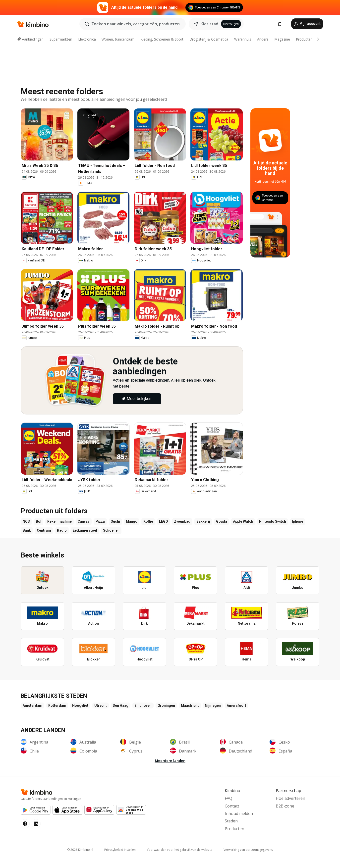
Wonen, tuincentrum (118, 39)
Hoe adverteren (290, 798)
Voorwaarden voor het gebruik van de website (179, 850)
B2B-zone (285, 806)
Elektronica (87, 39)
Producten (304, 39)
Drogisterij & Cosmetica (208, 39)
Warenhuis (242, 39)
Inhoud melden (239, 813)
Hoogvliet (80, 705)
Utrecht (100, 705)
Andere (263, 39)
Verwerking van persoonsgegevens (248, 850)
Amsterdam (32, 705)
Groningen (166, 705)
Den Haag (120, 705)
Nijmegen (213, 705)
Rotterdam (57, 705)
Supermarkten (61, 39)
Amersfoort (236, 705)
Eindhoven (143, 705)
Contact (232, 806)
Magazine (282, 39)
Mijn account (310, 24)
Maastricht (190, 705)
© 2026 (80, 850)
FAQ (228, 798)
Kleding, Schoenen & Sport (161, 39)
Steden (231, 821)
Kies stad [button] (209, 24)
